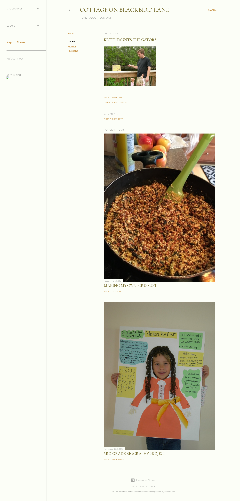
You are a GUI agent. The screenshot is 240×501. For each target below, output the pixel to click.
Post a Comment (113, 119)
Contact (105, 17)
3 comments (118, 459)
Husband (73, 50)
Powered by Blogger (145, 480)
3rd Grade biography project (135, 453)
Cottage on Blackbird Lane (124, 10)
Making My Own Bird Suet (130, 285)
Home (84, 17)
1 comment (117, 291)
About (93, 17)
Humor (72, 46)
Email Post (117, 97)
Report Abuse (16, 42)
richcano (152, 486)
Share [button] (71, 33)
